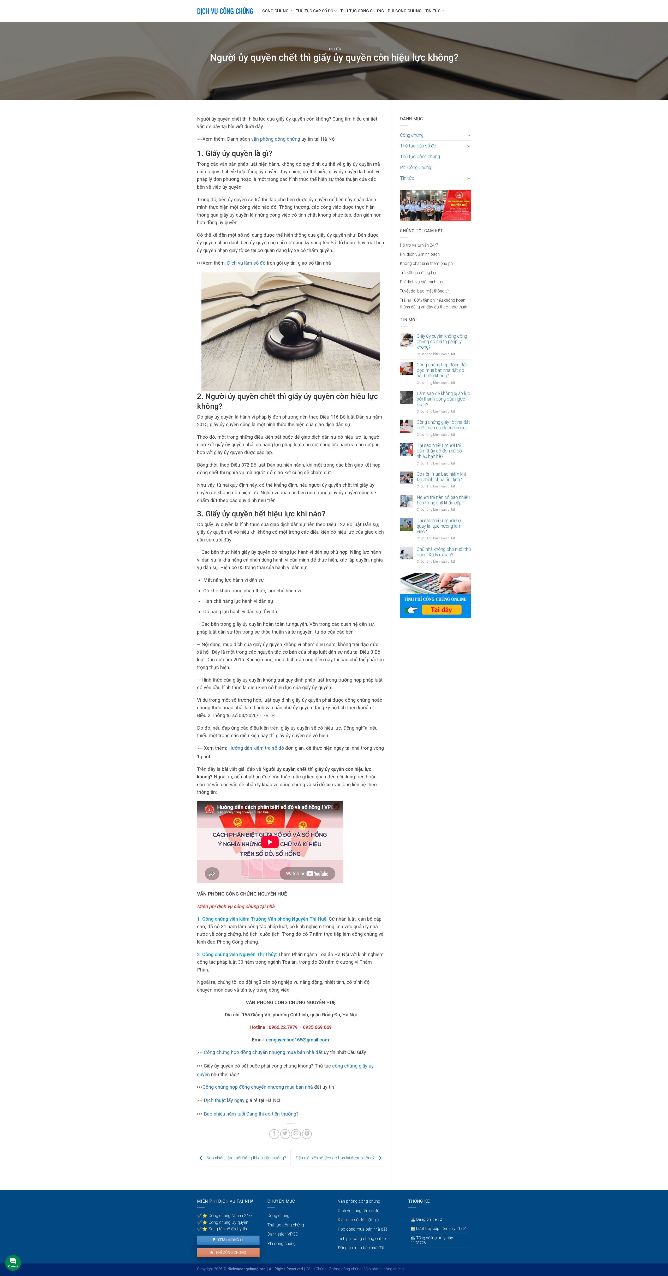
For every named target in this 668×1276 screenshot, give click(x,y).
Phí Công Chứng (405, 11)
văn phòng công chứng (275, 139)
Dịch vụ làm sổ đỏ (246, 263)
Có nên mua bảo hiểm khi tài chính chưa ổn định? (441, 477)
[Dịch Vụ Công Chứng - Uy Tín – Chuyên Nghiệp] (225, 10)
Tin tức (432, 11)
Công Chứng (316, 1269)
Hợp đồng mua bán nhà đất (362, 1229)
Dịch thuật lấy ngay (225, 1100)
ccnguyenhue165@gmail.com (297, 1039)
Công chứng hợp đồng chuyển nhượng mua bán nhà (257, 1087)
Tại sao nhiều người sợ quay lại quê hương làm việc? (439, 526)
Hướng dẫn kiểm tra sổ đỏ (256, 748)
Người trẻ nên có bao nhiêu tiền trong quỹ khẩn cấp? (443, 500)
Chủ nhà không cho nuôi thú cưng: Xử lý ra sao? (444, 552)
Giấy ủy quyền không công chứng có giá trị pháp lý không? (442, 341)
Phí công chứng (230, 1252)
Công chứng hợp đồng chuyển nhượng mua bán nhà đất (263, 1052)
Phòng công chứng (345, 1269)
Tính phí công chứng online (362, 1238)
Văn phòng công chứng (359, 1201)
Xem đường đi (230, 1240)
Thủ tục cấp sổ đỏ (314, 11)
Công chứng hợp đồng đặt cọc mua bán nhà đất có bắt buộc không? (442, 370)
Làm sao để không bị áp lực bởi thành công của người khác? (443, 399)
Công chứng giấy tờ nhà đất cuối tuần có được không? (443, 425)
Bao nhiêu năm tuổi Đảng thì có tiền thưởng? (251, 1114)
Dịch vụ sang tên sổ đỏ (358, 1210)
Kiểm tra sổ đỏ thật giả (358, 1219)
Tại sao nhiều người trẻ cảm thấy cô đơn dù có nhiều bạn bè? (439, 451)
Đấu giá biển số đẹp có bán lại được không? (336, 1157)
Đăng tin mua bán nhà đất (361, 1247)
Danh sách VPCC (282, 1234)
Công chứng (275, 11)
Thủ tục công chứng (362, 11)
